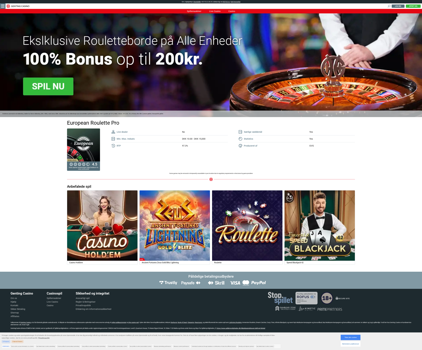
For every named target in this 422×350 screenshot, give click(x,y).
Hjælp (13, 301)
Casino (231, 11)
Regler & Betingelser (85, 301)
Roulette (218, 262)
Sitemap (15, 312)
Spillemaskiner (194, 11)
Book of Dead (182, 322)
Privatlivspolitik (83, 305)
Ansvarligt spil (83, 298)
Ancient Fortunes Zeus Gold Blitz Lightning (160, 262)
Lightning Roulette (235, 322)
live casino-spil (134, 322)
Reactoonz (198, 322)
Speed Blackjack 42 (295, 262)
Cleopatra (190, 322)
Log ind (398, 6)
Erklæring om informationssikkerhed (93, 309)
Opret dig (413, 6)
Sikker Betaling (18, 309)
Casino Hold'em (76, 262)
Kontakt (14, 305)
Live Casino (215, 11)
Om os (14, 298)
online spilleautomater (118, 322)
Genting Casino (25, 322)
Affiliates (15, 316)
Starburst (174, 322)
